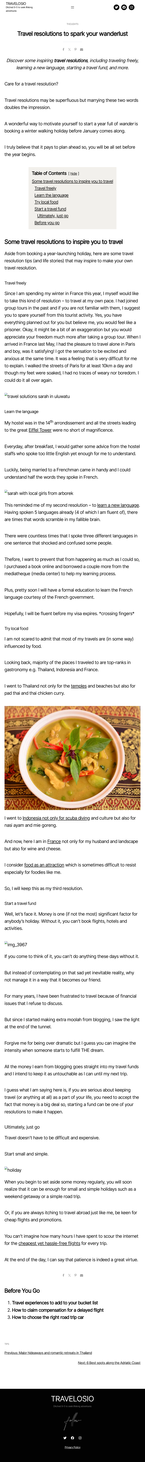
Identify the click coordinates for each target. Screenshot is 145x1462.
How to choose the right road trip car (48, 1317)
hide (73, 173)
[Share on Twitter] (69, 49)
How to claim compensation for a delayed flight (58, 1310)
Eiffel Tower (40, 430)
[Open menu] (72, 7)
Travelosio (16, 3)
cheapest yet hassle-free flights (49, 1243)
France (54, 841)
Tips (7, 1344)
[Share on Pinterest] (75, 49)
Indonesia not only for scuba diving (56, 818)
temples (79, 686)
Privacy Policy (72, 1447)
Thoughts (72, 24)
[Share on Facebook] (63, 49)
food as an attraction (44, 865)
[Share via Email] (82, 49)
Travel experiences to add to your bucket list (55, 1302)
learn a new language (118, 505)
